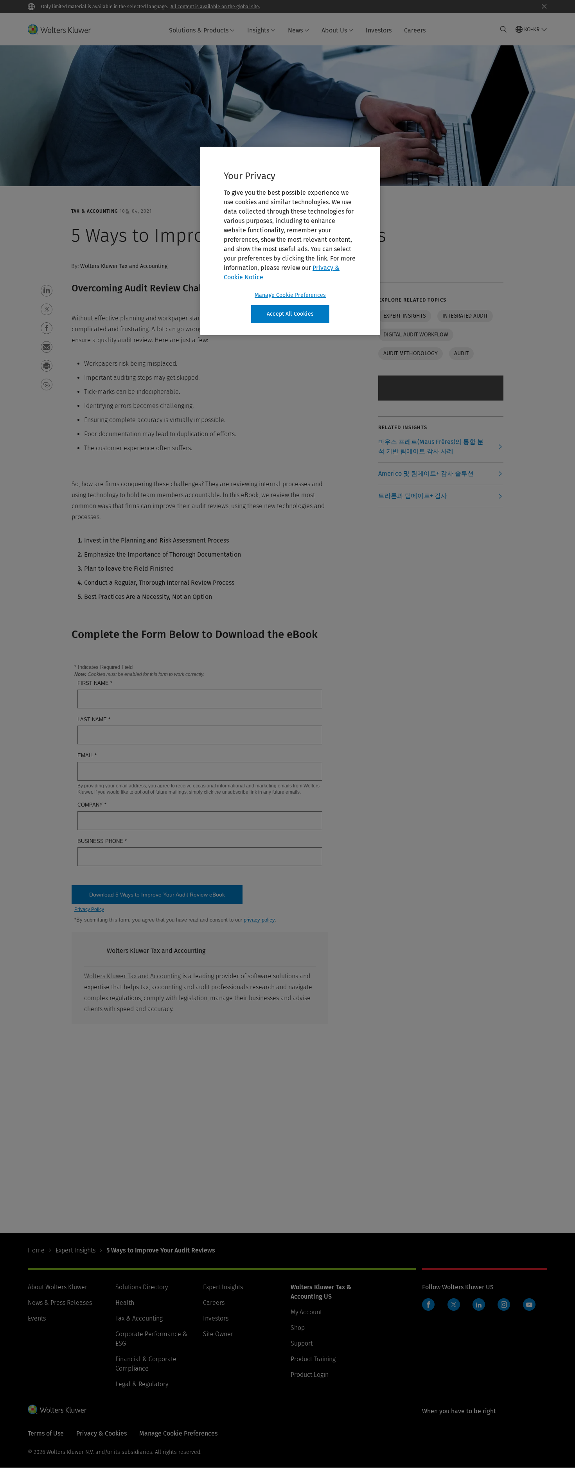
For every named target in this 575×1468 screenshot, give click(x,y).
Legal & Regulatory (141, 1384)
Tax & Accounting (139, 1318)
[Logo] (64, 29)
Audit (461, 353)
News (295, 30)
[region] (290, 241)
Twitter (453, 1304)
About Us (334, 30)
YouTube (529, 1304)
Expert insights (404, 316)
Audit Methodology (410, 353)
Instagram (504, 1304)
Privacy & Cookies (101, 1433)
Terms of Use (46, 1433)
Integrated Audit (465, 316)
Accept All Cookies (290, 314)
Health (124, 1302)
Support (302, 1343)
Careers (415, 30)
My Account (306, 1312)
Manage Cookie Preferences (290, 295)
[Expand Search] (503, 29)
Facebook (428, 1304)
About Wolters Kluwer (57, 1287)
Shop (298, 1327)
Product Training (313, 1359)
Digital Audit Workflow (415, 334)
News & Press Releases (60, 1302)
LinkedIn (479, 1304)
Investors (379, 30)
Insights (258, 30)
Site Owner (218, 1334)
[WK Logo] (57, 1409)
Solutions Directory (141, 1287)
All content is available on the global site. (215, 6)
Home (36, 1250)
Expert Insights (75, 1250)
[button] (46, 290)
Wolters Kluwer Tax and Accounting (132, 976)
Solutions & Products (198, 30)
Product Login (310, 1374)
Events (37, 1318)
